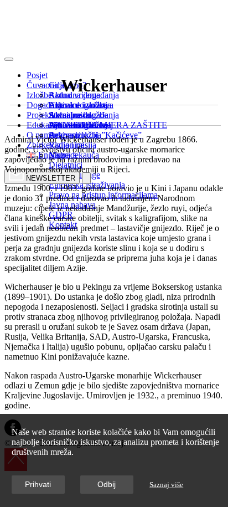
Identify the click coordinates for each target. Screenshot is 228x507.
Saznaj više (166, 485)
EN (12, 44)
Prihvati (38, 484)
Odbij (106, 484)
